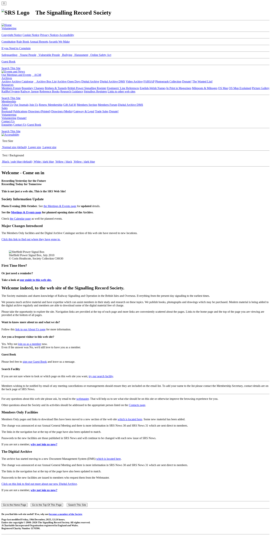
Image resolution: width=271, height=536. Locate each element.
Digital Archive (90, 81)
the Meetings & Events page (60, 206)
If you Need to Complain (16, 48)
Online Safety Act (100, 54)
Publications (20, 111)
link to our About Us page (30, 329)
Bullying (66, 54)
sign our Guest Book (35, 361)
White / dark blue (43, 161)
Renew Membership (50, 104)
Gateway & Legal (83, 111)
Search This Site (10, 68)
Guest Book (8, 61)
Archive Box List (45, 81)
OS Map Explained (240, 88)
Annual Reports (39, 41)
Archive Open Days (69, 81)
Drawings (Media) (62, 111)
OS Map (223, 88)
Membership (8, 101)
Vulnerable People (48, 54)
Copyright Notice (11, 35)
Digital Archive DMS (112, 81)
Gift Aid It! (69, 104)
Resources (7, 84)
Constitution (8, 41)
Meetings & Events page (26, 212)
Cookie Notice (30, 35)
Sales (4, 108)
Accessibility (66, 35)
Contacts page (137, 405)
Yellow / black (63, 161)
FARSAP (148, 81)
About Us (7, 104)
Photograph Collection (168, 81)
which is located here (130, 419)
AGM (36, 74)
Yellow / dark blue (84, 161)
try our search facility (101, 376)
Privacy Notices (49, 35)
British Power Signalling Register (86, 88)
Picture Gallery (261, 88)
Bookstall (7, 111)
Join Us (33, 104)
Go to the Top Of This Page (47, 505)
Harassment (80, 54)
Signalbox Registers (95, 91)
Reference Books (49, 91)
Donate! (187, 81)
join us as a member (29, 344)
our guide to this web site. (36, 279)
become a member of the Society (65, 514)
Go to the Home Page (14, 505)
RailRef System (10, 91)
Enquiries (7, 124)
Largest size (49, 147)
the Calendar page (20, 218)
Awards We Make (59, 41)
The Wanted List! (202, 81)
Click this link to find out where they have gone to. (30, 239)
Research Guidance (71, 91)
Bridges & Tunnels (56, 88)
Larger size (34, 147)
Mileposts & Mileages (204, 88)
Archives (6, 78)
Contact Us (8, 121)
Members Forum (11, 88)
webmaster (82, 398)
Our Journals (21, 104)
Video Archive (134, 81)
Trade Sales (101, 111)
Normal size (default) (14, 147)
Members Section (87, 104)
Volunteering (8, 28)
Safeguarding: (9, 54)
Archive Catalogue (22, 81)
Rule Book (22, 41)
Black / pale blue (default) (16, 161)
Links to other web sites (121, 91)
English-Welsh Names (153, 88)
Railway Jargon (29, 91)
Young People (27, 54)
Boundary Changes (33, 88)
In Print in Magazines (178, 88)
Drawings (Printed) (39, 111)
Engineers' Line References (123, 88)
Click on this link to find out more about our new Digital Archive (39, 483)
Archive (6, 81)
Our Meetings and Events (16, 74)
